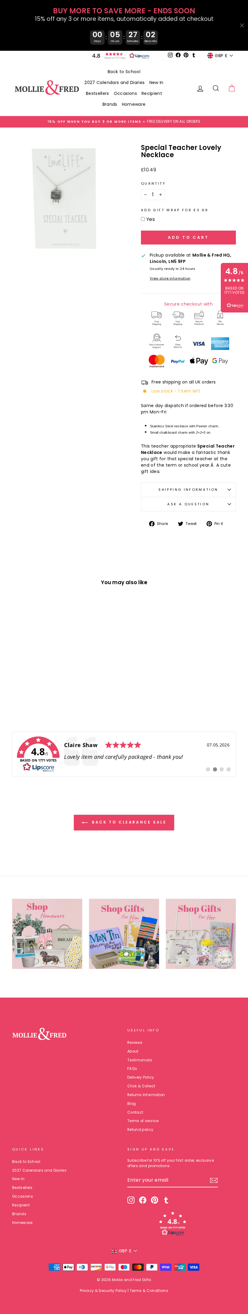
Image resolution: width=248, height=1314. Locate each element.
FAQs (132, 1068)
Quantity (153, 183)
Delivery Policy (140, 1077)
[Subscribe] (214, 1180)
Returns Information (146, 1094)
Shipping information (188, 489)
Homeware (134, 104)
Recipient (152, 93)
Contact (135, 1112)
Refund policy (140, 1129)
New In (156, 82)
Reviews (134, 1042)
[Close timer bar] (242, 25)
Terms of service (143, 1120)
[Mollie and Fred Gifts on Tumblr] (166, 1200)
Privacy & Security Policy (103, 1290)
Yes (150, 219)
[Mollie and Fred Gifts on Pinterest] (154, 1200)
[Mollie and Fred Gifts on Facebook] (142, 1200)
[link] (124, 754)
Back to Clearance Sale (128, 822)
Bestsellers (97, 93)
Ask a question (188, 504)
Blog (131, 1103)
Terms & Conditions (149, 1290)
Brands (110, 104)
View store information (170, 278)
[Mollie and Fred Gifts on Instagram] (131, 1200)
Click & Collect (141, 1086)
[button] (119, 55)
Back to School (124, 72)
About (133, 1051)
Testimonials (139, 1060)
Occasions (125, 93)
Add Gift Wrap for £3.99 (174, 210)
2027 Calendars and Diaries (114, 82)
